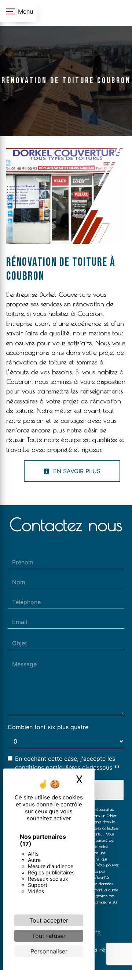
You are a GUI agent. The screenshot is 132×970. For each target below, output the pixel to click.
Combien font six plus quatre (48, 727)
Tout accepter (48, 920)
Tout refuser (49, 935)
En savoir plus (75, 471)
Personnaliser (48, 951)
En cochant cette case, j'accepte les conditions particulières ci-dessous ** (67, 763)
